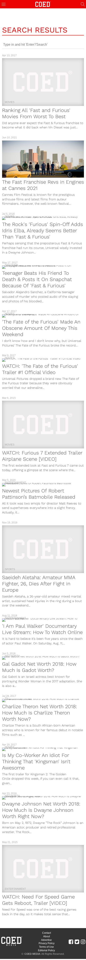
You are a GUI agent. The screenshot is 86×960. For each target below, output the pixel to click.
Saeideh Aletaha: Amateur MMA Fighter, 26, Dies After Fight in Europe (38, 584)
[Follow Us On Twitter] (77, 941)
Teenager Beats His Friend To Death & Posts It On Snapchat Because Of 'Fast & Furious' (37, 279)
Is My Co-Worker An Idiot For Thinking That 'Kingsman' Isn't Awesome (36, 761)
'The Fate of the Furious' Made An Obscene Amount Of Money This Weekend (41, 328)
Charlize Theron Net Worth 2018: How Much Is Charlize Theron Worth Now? (39, 713)
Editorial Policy (46, 950)
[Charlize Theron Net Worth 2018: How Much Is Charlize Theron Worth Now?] (43, 700)
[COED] (43, 3)
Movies (9, 102)
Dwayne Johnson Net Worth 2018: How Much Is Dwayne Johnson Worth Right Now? (41, 810)
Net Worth (12, 656)
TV (6, 698)
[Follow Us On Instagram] (83, 941)
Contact (46, 932)
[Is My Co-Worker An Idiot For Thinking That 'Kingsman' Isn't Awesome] (43, 749)
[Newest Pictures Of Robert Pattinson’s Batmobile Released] (43, 484)
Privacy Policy (46, 943)
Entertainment (15, 482)
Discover (11, 265)
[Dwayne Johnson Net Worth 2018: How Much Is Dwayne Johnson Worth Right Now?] (43, 797)
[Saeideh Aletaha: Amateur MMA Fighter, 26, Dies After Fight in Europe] (43, 549)
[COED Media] (11, 945)
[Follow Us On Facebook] (70, 941)
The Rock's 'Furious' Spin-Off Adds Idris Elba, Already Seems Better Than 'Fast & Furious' (42, 230)
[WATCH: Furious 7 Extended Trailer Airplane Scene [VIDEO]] (43, 424)
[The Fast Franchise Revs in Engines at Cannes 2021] (43, 159)
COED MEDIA (32, 953)
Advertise (46, 940)
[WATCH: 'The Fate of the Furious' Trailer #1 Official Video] (43, 360)
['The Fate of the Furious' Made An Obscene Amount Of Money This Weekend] (43, 315)
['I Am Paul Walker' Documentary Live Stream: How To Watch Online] (43, 620)
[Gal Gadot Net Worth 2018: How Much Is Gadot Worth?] (43, 658)
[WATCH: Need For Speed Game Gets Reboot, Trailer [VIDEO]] (43, 868)
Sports (10, 569)
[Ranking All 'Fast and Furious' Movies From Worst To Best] (43, 82)
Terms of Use (46, 946)
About (46, 936)
